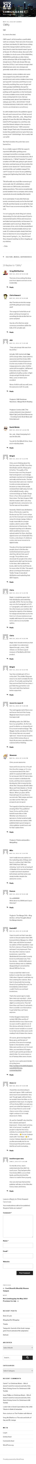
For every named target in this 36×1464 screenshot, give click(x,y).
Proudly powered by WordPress (13, 1459)
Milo (11, 850)
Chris (12, 590)
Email (5, 1251)
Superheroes (26, 257)
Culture (9, 257)
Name (5, 1241)
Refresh (5, 1335)
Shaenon (13, 755)
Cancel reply (7, 1202)
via (4, 30)
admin (19, 22)
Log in (5, 1433)
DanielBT (13, 928)
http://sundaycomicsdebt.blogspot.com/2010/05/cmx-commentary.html (21, 1068)
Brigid (12, 456)
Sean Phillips (7, 1395)
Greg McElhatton (17, 271)
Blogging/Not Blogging (11, 1320)
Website (6, 1262)
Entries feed (7, 1437)
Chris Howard (15, 295)
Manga (17, 257)
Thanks (5, 1324)
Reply (12, 287)
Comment (7, 1213)
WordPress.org (8, 1445)
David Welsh (15, 427)
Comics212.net (14, 11)
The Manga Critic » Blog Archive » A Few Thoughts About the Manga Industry (21, 918)
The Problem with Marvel (23, 1413)
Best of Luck (7, 1316)
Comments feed (8, 1441)
